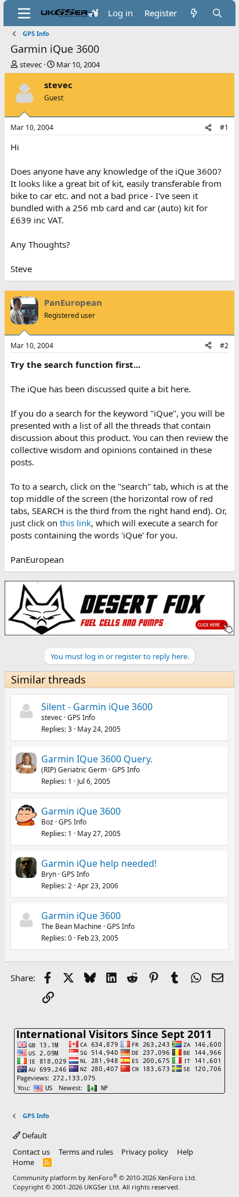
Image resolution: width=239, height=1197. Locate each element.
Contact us (31, 1152)
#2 (224, 345)
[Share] (208, 128)
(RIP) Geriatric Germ (74, 770)
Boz (47, 822)
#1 (224, 127)
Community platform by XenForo (105, 1177)
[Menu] (24, 13)
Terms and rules (86, 1152)
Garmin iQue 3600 (81, 811)
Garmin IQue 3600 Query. (97, 759)
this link (75, 523)
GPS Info (81, 717)
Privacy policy (144, 1152)
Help (185, 1152)
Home (23, 1162)
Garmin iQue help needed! (99, 863)
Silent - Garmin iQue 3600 (97, 706)
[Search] (217, 13)
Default (33, 1135)
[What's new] (194, 13)
